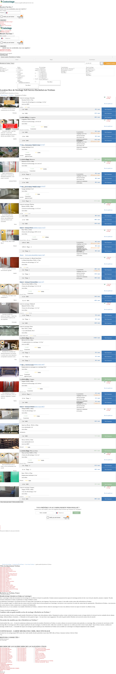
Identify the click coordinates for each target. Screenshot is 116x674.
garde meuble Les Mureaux (6, 578)
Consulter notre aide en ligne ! (6, 21)
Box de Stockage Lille (5, 659)
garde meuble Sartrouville (5, 568)
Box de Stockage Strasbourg (6, 655)
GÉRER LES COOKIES (5, 669)
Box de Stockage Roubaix (5, 660)
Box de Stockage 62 (22, 651)
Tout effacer (2, 71)
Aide (1, 5)
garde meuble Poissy (4, 572)
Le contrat (37, 659)
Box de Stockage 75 (22, 654)
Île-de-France (4, 95)
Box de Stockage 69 (22, 653)
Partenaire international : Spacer (42, 662)
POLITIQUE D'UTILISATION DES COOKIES (9, 668)
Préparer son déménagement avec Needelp (44, 660)
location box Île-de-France (18, 564)
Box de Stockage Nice (4, 653)
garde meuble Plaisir (4, 577)
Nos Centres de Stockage (40, 648)
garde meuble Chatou (4, 580)
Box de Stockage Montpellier (6, 657)
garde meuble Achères (4, 590)
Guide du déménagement (40, 650)
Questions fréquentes (39, 658)
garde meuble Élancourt (5, 583)
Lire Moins (7, 594)
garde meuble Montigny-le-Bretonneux (8, 575)
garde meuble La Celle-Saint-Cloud (7, 586)
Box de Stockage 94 (22, 660)
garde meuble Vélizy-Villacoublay (7, 587)
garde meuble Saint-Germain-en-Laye (8, 571)
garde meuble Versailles (5, 567)
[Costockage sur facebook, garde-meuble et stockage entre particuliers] (1, 642)
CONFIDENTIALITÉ (4, 665)
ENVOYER (3, 20)
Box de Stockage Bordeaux (6, 658)
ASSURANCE (3, 663)
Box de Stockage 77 (22, 655)
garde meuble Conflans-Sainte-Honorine (8, 573)
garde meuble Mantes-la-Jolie (6, 570)
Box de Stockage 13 (22, 649)
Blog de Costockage (39, 653)
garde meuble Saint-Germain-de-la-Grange (9, 588)
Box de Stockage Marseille (6, 649)
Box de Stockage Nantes (5, 654)
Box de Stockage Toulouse (5, 651)
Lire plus (3, 594)
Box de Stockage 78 (22, 657)
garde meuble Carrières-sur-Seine (7, 581)
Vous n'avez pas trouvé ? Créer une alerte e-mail (12, 502)
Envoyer (76, 512)
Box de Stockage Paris (5, 648)
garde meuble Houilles (5, 576)
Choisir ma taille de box (40, 655)
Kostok (36, 651)
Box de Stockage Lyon (5, 650)
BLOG (1, 670)
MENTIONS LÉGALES (5, 667)
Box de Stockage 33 (22, 650)
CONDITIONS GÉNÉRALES (6, 664)
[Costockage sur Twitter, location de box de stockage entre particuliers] (4, 642)
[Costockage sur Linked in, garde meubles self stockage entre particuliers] (7, 642)
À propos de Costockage (40, 657)
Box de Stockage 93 (22, 659)
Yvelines (11, 95)
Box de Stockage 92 (22, 658)
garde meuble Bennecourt (5, 591)
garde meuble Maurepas (5, 582)
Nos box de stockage (6, 564)
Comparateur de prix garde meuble (42, 649)
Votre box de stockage (40, 654)
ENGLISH (2, 673)
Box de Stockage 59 (22, 648)
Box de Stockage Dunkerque (6, 662)
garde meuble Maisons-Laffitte (6, 585)
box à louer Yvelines (29, 564)
